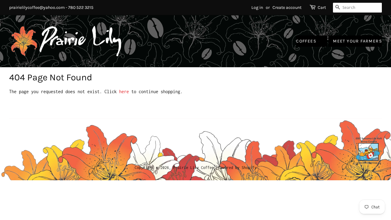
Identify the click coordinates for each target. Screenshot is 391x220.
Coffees (306, 41)
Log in (257, 7)
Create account (286, 7)
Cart (322, 7)
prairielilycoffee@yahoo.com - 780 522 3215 (51, 7)
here (124, 91)
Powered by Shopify (237, 167)
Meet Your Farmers (357, 41)
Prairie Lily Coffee (193, 167)
